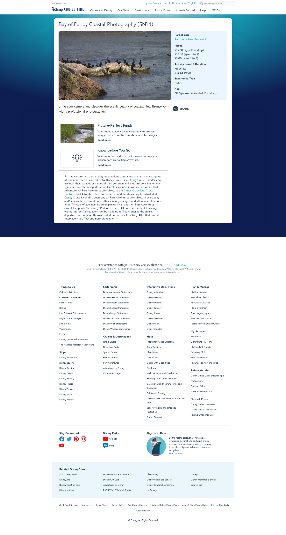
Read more (104, 140)
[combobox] (217, 3)
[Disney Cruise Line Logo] (68, 9)
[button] (216, 10)
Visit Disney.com (59, 3)
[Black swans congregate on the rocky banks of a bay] (115, 65)
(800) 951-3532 (176, 265)
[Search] (202, 3)
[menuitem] (173, 3)
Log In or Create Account (155, 3)
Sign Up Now (175, 453)
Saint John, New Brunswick (190, 39)
